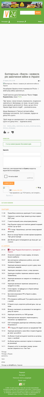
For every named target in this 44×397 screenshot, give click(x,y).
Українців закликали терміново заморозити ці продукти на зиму (23, 285)
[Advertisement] (22, 48)
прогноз (5, 128)
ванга (27, 126)
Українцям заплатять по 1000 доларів (20, 314)
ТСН (19, 97)
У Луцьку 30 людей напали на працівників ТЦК (25, 328)
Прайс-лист (22, 380)
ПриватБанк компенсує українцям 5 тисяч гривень (24, 213)
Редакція (22, 372)
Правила (26, 168)
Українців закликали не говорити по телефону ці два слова (24, 279)
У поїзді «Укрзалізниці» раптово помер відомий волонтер (25, 230)
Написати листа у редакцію (22, 378)
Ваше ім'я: (6, 150)
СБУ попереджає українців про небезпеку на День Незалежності (25, 324)
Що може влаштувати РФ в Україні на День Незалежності (22, 295)
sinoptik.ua (12, 365)
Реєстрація (5, 21)
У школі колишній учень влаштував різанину (22, 221)
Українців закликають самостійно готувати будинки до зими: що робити (25, 332)
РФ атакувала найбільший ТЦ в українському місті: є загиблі (25, 300)
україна (9, 126)
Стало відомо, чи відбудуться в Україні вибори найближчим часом (23, 290)
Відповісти (9, 195)
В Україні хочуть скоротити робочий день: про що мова (24, 305)
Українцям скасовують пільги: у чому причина (23, 270)
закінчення (19, 126)
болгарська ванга (35, 126)
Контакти (22, 375)
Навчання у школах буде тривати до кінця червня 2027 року (24, 217)
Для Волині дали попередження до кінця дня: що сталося (24, 241)
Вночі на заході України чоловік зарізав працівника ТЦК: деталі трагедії (25, 236)
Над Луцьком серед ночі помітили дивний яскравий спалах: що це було (25, 225)
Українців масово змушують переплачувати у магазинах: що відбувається (23, 318)
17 (36, 187)
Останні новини (7, 203)
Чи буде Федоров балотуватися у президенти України (24, 251)
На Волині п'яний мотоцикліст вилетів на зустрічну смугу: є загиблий (24, 337)
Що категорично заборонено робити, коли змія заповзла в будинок (23, 261)
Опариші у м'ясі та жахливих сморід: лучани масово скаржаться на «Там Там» (22, 347)
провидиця (12, 128)
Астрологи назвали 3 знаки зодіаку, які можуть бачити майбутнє (23, 256)
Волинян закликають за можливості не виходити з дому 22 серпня (24, 310)
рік (24, 126)
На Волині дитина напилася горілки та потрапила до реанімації (24, 342)
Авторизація (20, 21)
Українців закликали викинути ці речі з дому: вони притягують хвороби (24, 266)
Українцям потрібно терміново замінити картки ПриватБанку (23, 274)
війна (13, 126)
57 (8, 132)
